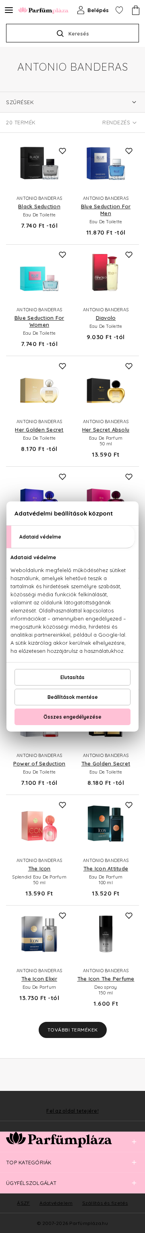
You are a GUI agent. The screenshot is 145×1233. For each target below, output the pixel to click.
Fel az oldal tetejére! (72, 1111)
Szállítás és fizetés (105, 1203)
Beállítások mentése (73, 697)
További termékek (73, 1030)
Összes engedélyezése (73, 717)
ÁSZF (23, 1203)
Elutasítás (72, 677)
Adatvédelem (56, 1203)
